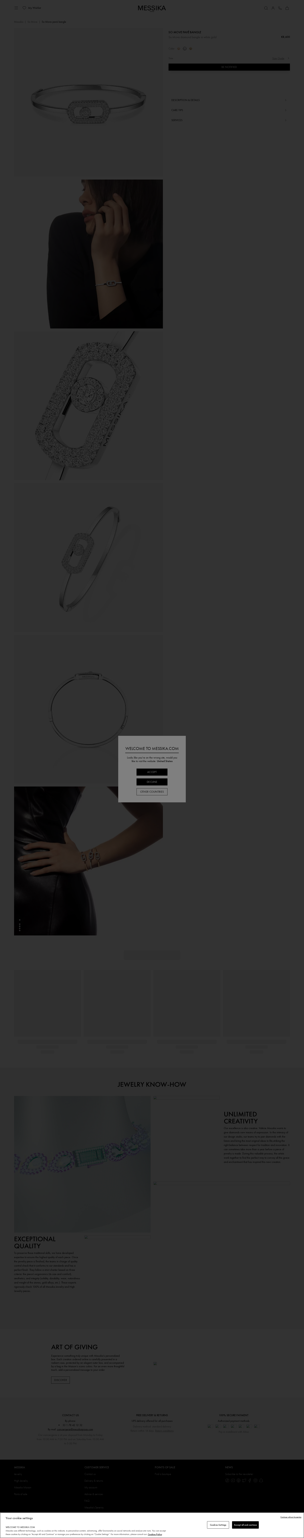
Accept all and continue (245, 1524)
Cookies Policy (155, 1534)
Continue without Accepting (290, 1517)
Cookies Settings (218, 1524)
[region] (152, 1525)
